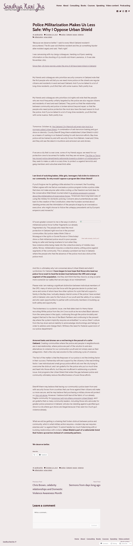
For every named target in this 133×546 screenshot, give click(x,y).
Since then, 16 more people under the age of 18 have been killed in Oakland (64, 66)
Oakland (69, 34)
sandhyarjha (38, 34)
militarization (38, 37)
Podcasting (125, 5)
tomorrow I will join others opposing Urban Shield (72, 398)
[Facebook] (117, 11)
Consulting (74, 5)
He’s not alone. (41, 395)
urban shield (48, 37)
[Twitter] (120, 11)
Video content (112, 5)
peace (75, 34)
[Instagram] (123, 11)
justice (63, 34)
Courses (91, 5)
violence (81, 34)
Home (59, 5)
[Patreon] (129, 11)
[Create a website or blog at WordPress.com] (15, 542)
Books (83, 5)
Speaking (100, 5)
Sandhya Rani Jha (8, 542)
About (65, 5)
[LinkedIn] (126, 11)
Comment (94, 525)
